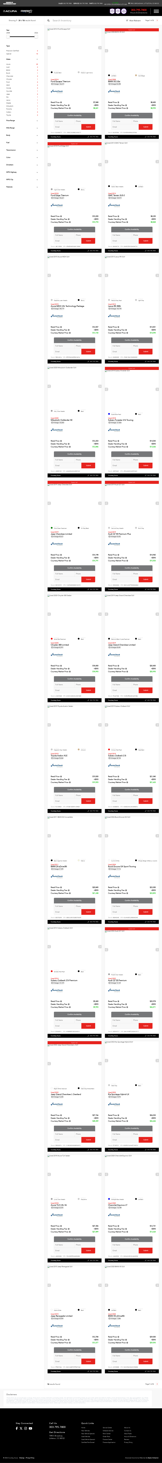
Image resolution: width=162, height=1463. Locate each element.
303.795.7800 (65, 3)
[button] (100, 48)
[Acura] (10, 11)
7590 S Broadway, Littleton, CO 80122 (144, 3)
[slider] (8, 36)
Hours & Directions (138, 13)
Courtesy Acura (55, 137)
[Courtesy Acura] (26, 11)
